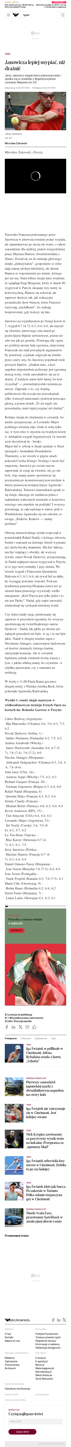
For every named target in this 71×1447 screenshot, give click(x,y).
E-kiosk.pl (41, 1358)
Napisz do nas (12, 1340)
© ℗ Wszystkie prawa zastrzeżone (24, 1018)
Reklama (9, 1358)
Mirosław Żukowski (16, 143)
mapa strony (11, 1395)
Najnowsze (41, 1038)
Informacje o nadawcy (48, 1344)
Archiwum (10, 1368)
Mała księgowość (45, 1368)
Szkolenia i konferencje (17, 1388)
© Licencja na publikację (18, 1014)
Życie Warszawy (44, 1378)
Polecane (26, 1038)
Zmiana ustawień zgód (48, 1337)
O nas (8, 1334)
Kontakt (9, 1337)
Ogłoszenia (11, 1361)
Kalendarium (42, 1395)
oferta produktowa (15, 1400)
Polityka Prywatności (47, 1334)
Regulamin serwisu (46, 1340)
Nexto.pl (40, 1364)
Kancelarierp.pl (44, 1371)
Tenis (8, 54)
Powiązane (11, 1038)
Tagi (53, 1038)
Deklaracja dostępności (48, 1347)
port (26, 15)
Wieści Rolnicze (44, 1375)
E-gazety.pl (42, 1361)
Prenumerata (12, 1364)
